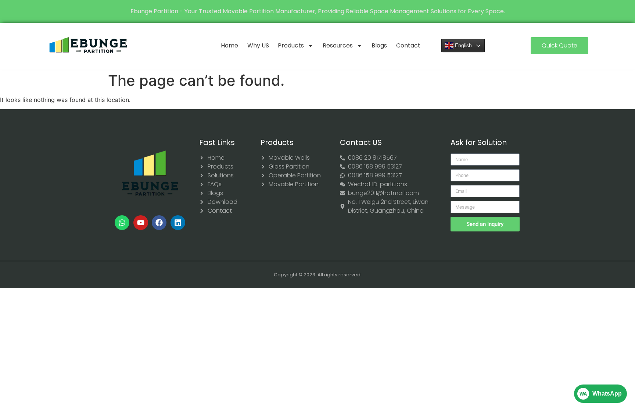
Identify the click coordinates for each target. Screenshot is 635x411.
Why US (258, 45)
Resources (338, 45)
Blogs (379, 45)
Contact (408, 45)
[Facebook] (159, 222)
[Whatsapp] (122, 222)
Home (229, 45)
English (462, 45)
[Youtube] (140, 222)
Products (291, 45)
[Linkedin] (178, 222)
